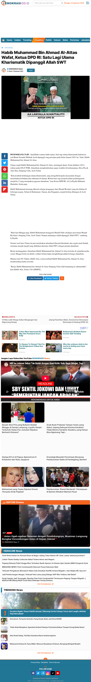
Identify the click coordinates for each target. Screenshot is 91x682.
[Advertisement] (46, 21)
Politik (49, 40)
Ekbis (65, 40)
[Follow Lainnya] (62, 278)
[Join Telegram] (43, 673)
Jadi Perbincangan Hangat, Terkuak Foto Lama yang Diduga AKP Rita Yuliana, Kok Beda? (39, 574)
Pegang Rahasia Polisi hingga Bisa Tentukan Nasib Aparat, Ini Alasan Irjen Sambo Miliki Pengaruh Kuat (45, 563)
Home (9, 40)
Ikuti (31, 70)
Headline (39, 40)
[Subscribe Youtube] (57, 673)
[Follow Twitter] (38, 673)
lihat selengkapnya (44, 584)
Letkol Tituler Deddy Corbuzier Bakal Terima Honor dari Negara (28, 559)
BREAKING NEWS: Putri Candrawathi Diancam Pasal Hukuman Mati (30, 567)
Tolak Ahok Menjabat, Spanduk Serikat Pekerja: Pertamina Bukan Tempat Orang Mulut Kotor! (47, 627)
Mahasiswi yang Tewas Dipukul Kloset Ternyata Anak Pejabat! (20, 490)
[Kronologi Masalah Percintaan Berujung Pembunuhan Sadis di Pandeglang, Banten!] (67, 445)
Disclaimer (44, 662)
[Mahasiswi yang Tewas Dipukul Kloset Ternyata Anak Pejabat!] (22, 477)
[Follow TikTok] (53, 673)
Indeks (17, 40)
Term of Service (54, 662)
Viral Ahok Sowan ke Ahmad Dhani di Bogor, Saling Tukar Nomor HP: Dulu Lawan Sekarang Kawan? (43, 555)
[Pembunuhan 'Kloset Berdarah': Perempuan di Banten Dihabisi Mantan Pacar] (67, 477)
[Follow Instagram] (48, 673)
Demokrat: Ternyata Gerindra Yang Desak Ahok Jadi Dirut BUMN (36, 619)
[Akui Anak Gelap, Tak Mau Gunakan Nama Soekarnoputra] (4, 637)
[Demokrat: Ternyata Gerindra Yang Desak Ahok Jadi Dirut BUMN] (4, 621)
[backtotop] (45, 660)
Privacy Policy (35, 662)
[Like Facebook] (33, 673)
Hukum (57, 40)
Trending (27, 40)
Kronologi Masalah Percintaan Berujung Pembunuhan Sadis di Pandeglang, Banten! (67, 458)
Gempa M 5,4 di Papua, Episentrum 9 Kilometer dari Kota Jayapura (19, 458)
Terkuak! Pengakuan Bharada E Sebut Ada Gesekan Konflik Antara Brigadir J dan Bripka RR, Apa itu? (44, 571)
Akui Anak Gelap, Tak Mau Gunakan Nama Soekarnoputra (33, 635)
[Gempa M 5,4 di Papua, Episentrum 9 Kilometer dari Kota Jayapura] (22, 445)
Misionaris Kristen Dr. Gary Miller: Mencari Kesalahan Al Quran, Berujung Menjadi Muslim (45, 644)
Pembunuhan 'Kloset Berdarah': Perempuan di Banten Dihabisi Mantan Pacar (67, 490)
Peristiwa (74, 40)
